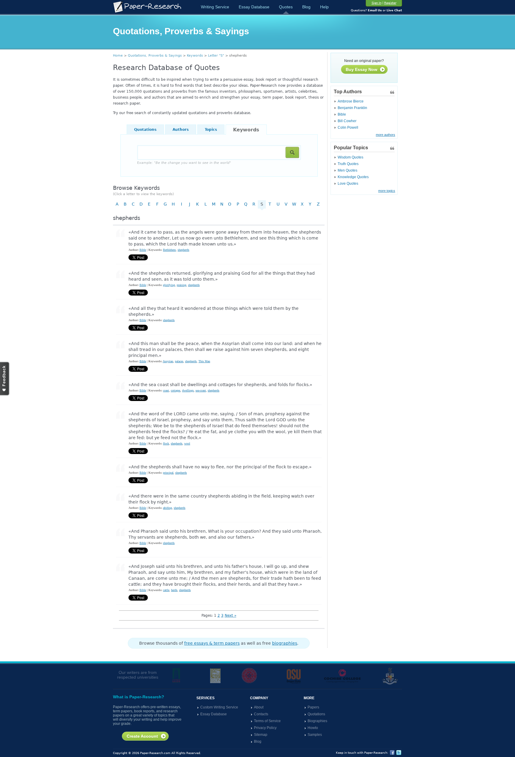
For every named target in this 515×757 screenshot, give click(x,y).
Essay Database (254, 6)
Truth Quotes (348, 164)
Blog (306, 6)
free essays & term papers (212, 643)
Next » (230, 615)
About (258, 707)
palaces (179, 361)
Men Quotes (347, 170)
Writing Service (215, 6)
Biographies (317, 721)
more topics (386, 190)
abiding (167, 507)
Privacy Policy (265, 728)
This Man (204, 361)
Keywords (195, 55)
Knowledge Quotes (353, 177)
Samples (315, 735)
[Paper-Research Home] (147, 7)
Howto (313, 728)
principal (168, 472)
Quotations (145, 130)
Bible (342, 114)
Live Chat (394, 10)
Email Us (375, 10)
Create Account (142, 736)
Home (118, 55)
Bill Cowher (347, 121)
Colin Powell (348, 127)
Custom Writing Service (219, 707)
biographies (284, 643)
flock (166, 443)
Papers (313, 707)
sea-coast (201, 390)
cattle (166, 590)
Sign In (376, 2)
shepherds (183, 249)
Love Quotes (348, 183)
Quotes (286, 6)
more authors (385, 134)
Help (324, 6)
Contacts (261, 714)
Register (390, 2)
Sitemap (260, 735)
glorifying (169, 285)
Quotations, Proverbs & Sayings (155, 55)
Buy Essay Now (361, 69)
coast (166, 390)
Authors (181, 130)
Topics (211, 130)
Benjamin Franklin (352, 108)
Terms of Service (267, 721)
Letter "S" (216, 55)
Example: (184, 163)
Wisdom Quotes (350, 157)
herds (174, 590)
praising (181, 285)
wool (187, 443)
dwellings (188, 390)
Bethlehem (169, 249)
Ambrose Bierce (351, 101)
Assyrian (168, 361)
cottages (175, 390)
